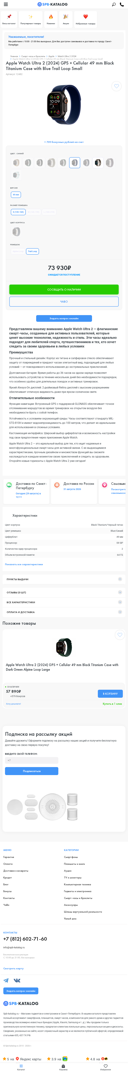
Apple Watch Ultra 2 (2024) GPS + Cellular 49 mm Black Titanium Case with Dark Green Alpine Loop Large (62, 667)
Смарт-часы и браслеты (33, 56)
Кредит (7, 877)
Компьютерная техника (77, 884)
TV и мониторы (73, 877)
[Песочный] (16, 162)
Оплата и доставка (21, 612)
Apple (51, 56)
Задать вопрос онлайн (64, 318)
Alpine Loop (18, 251)
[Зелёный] (63, 162)
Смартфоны (71, 857)
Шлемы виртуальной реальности (83, 911)
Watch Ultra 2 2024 (67, 56)
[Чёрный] (39, 162)
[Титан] (98, 162)
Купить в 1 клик (112, 704)
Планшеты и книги (74, 864)
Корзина (63, 1069)
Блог (5, 884)
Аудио (68, 870)
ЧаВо (6, 905)
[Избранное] (116, 87)
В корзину (110, 694)
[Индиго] (109, 162)
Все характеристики (21, 602)
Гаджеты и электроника (77, 891)
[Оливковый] (51, 162)
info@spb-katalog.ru (14, 947)
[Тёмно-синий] (86, 162)
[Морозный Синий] (16, 175)
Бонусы (7, 891)
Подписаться (31, 771)
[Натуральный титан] (16, 231)
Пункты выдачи (17, 579)
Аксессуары (71, 905)
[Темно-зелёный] (28, 162)
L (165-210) (49, 212)
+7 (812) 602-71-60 (25, 939)
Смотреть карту (13, 968)
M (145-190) (33, 212)
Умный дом (70, 918)
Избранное (105, 1069)
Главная (14, 56)
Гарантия (8, 857)
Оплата (7, 864)
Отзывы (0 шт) (16, 592)
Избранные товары (85, 23)
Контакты (9, 898)
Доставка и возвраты (15, 870)
